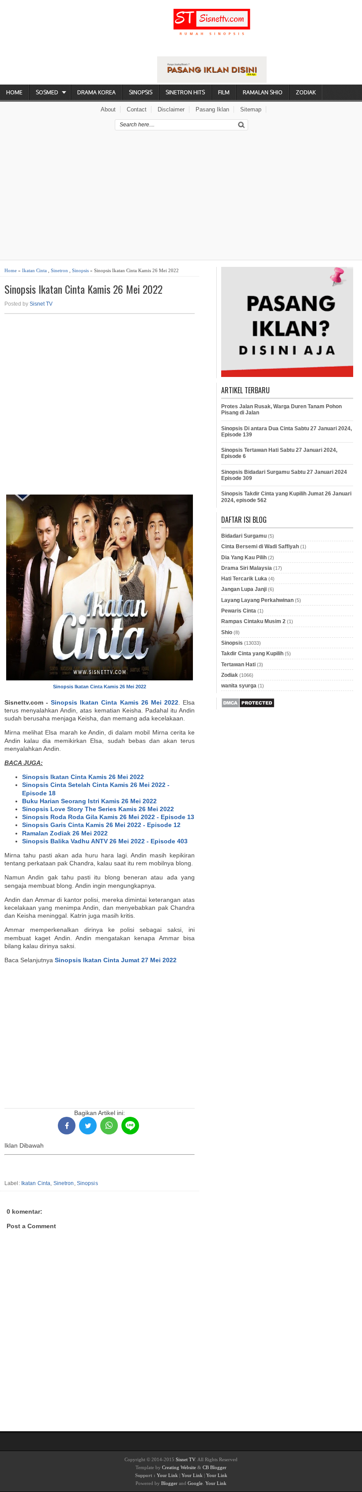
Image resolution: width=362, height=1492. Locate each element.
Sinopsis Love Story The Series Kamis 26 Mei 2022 (98, 808)
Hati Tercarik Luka (244, 579)
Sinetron (59, 270)
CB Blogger (214, 1467)
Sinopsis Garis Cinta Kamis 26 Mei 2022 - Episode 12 (101, 824)
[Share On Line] (130, 1125)
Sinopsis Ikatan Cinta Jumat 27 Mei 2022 (116, 960)
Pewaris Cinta (238, 611)
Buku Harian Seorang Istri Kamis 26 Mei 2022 (89, 801)
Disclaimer (171, 109)
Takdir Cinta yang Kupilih (252, 653)
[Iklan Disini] (212, 80)
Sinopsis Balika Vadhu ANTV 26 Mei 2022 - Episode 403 (105, 841)
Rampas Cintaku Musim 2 (253, 621)
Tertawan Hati (238, 664)
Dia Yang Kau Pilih (244, 557)
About (108, 109)
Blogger (169, 1483)
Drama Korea (96, 92)
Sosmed (47, 92)
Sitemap (250, 109)
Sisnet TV (41, 304)
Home (14, 92)
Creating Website (179, 1467)
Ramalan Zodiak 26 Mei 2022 (65, 833)
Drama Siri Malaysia (246, 568)
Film (224, 92)
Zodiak (306, 92)
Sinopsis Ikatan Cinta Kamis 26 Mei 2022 (83, 289)
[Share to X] (88, 1125)
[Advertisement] (181, 198)
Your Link (167, 1475)
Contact (137, 109)
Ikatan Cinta (34, 270)
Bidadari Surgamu (244, 536)
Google (195, 1483)
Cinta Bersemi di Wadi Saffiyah (260, 546)
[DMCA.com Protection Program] (248, 706)
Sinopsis (140, 92)
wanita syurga (238, 686)
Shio (226, 632)
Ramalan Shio (263, 92)
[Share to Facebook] (66, 1125)
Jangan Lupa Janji (244, 589)
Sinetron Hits (185, 92)
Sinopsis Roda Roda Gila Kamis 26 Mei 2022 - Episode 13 (108, 816)
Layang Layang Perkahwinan (257, 600)
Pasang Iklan (212, 109)
